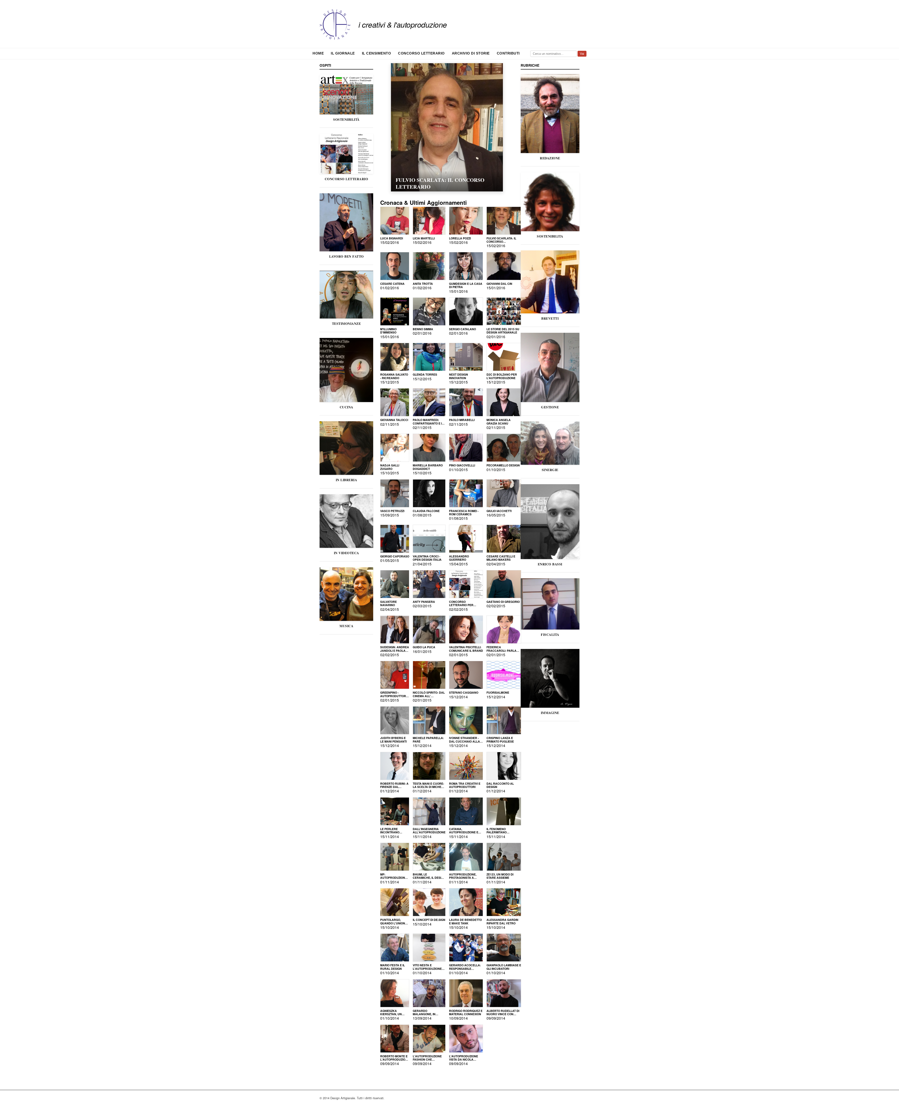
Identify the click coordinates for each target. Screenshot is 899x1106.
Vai (582, 53)
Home (318, 53)
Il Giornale (343, 53)
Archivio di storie (471, 53)
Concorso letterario (421, 53)
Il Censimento (376, 53)
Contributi (508, 53)
